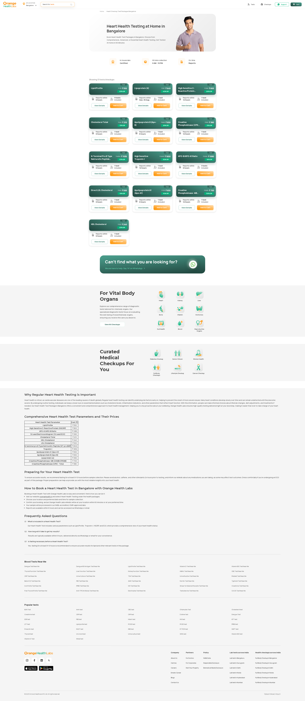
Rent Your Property (192, 668)
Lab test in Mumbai (236, 682)
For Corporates (191, 663)
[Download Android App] (46, 668)
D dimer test (184, 614)
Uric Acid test (81, 634)
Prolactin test (29, 629)
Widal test (79, 639)
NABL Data (207, 658)
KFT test (234, 619)
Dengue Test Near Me (31, 566)
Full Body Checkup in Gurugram (266, 663)
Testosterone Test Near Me (189, 591)
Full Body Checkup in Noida (264, 673)
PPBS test (235, 624)
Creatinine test (29, 614)
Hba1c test (131, 619)
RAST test (79, 629)
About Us (174, 658)
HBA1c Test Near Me (186, 571)
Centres (173, 663)
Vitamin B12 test (237, 634)
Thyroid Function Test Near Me (35, 571)
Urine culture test (134, 634)
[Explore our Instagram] (27, 660)
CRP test (79, 614)
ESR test (27, 619)
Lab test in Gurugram (237, 663)
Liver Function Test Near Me (85, 571)
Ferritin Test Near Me (187, 581)
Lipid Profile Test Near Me (136, 566)
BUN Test (27, 610)
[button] (30, 4)
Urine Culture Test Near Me (85, 576)
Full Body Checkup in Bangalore (266, 658)
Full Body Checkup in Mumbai (265, 682)
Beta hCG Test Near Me (32, 581)
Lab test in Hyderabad (237, 678)
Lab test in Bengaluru (237, 658)
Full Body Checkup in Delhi (264, 668)
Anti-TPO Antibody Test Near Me (87, 591)
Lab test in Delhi (235, 668)
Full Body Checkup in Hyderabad (266, 678)
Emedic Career (176, 673)
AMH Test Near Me (134, 581)
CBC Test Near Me (238, 571)
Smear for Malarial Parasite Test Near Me (194, 586)
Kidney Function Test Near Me (138, 571)
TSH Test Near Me (134, 576)
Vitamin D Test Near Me (188, 566)
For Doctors (190, 658)
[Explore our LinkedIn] (41, 660)
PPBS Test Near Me (82, 586)
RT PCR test (184, 629)
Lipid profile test (81, 624)
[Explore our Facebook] (34, 660)
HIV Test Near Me (134, 586)
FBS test (79, 619)
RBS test (131, 629)
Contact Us (175, 682)
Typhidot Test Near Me (239, 581)
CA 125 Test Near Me (239, 591)
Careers (173, 668)
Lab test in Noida (235, 673)
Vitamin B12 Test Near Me (240, 566)
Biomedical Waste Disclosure (213, 668)
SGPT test (235, 629)
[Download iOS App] (31, 668)
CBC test (131, 610)
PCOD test (131, 624)
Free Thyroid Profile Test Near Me (35, 591)
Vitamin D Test (29, 639)
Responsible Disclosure (211, 663)
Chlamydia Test (185, 610)
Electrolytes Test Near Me (136, 591)
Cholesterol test (237, 610)
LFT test (27, 624)
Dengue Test (236, 614)
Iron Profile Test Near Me (32, 586)
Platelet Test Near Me (239, 576)
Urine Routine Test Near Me (189, 576)
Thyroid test (28, 634)
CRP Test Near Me (30, 576)
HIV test (182, 619)
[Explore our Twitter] (49, 660)
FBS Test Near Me (82, 581)
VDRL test (183, 634)
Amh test (79, 610)
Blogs (173, 678)
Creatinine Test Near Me (240, 586)
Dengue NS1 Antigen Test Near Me (88, 566)
